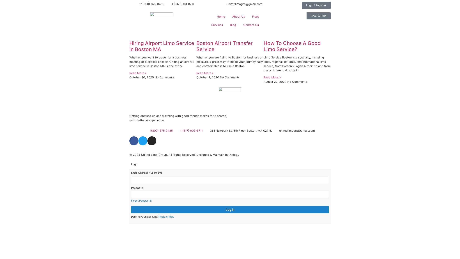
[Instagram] (151, 140)
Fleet (255, 16)
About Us (238, 16)
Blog (233, 25)
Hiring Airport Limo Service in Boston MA (161, 46)
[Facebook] (133, 140)
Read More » (138, 73)
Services (217, 25)
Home (221, 16)
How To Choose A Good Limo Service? (292, 46)
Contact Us (251, 25)
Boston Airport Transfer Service (224, 46)
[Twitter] (142, 140)
